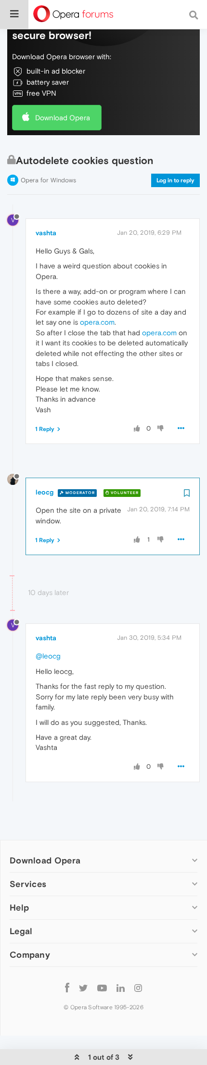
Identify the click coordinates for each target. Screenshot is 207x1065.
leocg (44, 492)
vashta (46, 233)
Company (30, 955)
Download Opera (62, 118)
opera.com (97, 322)
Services (28, 884)
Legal (21, 931)
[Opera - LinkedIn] (120, 987)
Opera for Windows (48, 180)
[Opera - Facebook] (67, 987)
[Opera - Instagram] (138, 987)
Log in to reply (175, 180)
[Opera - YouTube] (102, 987)
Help (19, 907)
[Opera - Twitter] (83, 987)
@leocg (48, 656)
